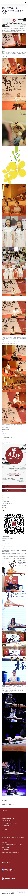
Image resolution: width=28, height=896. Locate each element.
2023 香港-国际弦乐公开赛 (7, 820)
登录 (14, 804)
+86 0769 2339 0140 (16, 837)
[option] (14, 442)
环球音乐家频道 (5, 825)
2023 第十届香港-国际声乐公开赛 (9, 823)
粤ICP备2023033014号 (9, 893)
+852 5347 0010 (8, 837)
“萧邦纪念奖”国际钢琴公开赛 (8, 818)
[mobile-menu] (25, 2)
